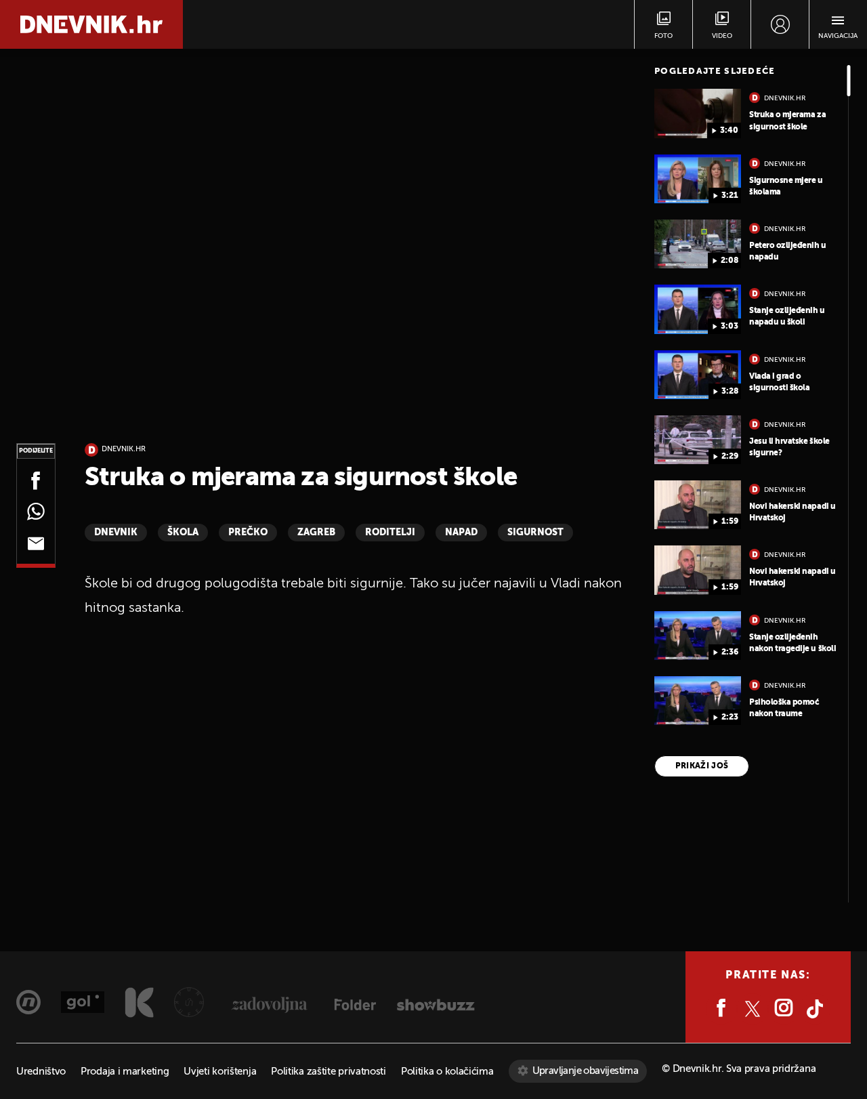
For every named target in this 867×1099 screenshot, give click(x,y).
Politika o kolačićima (447, 1071)
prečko (248, 532)
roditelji (390, 532)
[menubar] (780, 24)
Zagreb (316, 532)
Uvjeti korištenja (220, 1071)
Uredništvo (41, 1071)
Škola (182, 532)
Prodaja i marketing (125, 1071)
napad (461, 532)
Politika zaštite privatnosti (328, 1071)
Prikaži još (702, 766)
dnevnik (116, 532)
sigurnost (535, 532)
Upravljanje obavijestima (585, 1071)
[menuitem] (780, 24)
